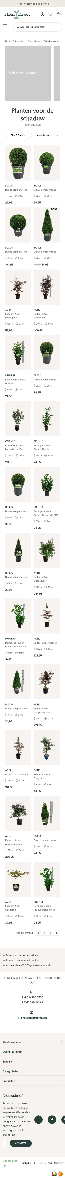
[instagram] (38, 1119)
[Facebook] (52, 1119)
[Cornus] (18, 418)
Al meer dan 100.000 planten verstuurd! (33, 3)
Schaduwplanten (52, 41)
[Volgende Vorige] (56, 932)
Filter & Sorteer (18, 135)
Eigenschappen (35, 41)
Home (8, 41)
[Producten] (42, 14)
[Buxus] (18, 162)
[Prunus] (18, 352)
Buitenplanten (19, 41)
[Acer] (18, 287)
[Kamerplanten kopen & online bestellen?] (17, 14)
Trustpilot (25, 1163)
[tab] (32, 1043)
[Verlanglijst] (50, 14)
